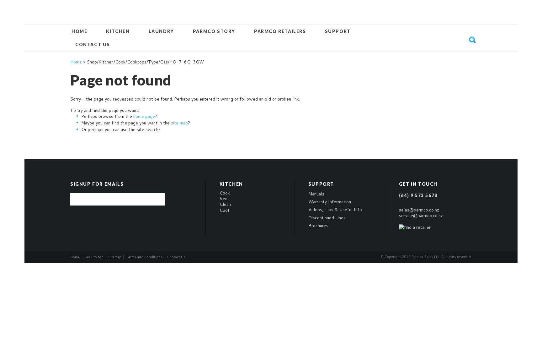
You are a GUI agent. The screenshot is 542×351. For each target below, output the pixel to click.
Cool (224, 210)
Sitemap (114, 257)
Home (79, 31)
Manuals (316, 194)
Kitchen (118, 31)
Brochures (318, 225)
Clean (225, 204)
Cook (225, 193)
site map (179, 123)
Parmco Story (214, 31)
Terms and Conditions (144, 257)
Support (338, 31)
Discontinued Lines (327, 218)
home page (144, 116)
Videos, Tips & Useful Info (335, 209)
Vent (224, 198)
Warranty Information (329, 202)
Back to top (94, 257)
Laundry (161, 31)
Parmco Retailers (280, 31)
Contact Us (92, 44)
